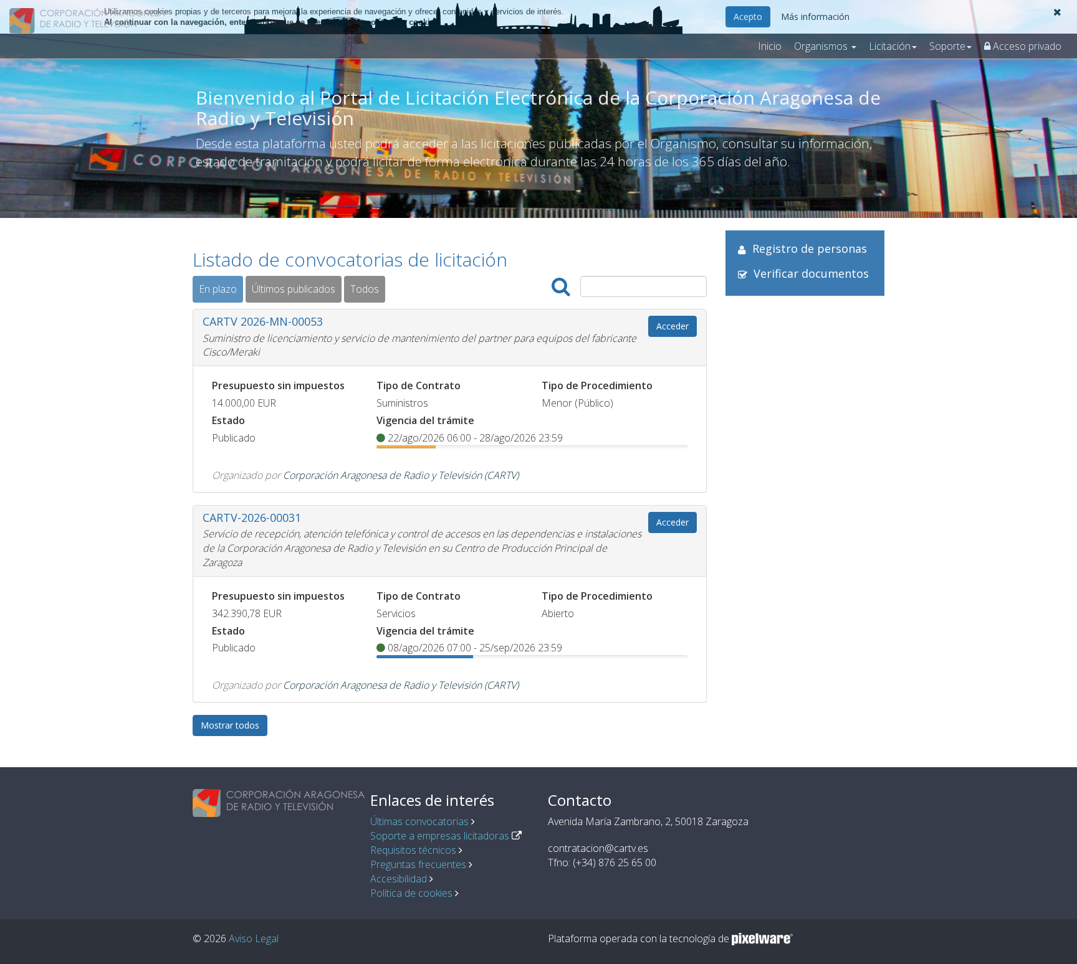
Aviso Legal (254, 938)
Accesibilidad (398, 879)
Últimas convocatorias (419, 821)
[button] (1057, 12)
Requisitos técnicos (413, 850)
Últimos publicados (293, 289)
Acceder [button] (672, 326)
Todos (364, 289)
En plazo (218, 289)
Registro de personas (809, 248)
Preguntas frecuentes (418, 864)
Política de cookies (411, 893)
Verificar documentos (811, 273)
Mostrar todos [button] (230, 725)
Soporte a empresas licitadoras (439, 836)
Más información (815, 16)
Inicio (770, 46)
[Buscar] (561, 287)
